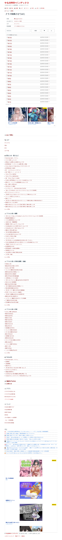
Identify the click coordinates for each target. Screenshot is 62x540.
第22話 (10, 40)
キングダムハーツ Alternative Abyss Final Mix (15, 188)
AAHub (6, 415)
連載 (17, 8)
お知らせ (9, 383)
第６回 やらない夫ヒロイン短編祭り (13, 292)
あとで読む (9, 135)
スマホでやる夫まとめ (10, 391)
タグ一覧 (7, 150)
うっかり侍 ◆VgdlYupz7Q (11, 350)
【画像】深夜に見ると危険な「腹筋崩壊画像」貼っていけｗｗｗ (20, 433)
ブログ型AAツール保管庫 (10, 417)
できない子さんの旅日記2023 (11, 176)
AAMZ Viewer (8, 412)
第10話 (10, 75)
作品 (12, 8)
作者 (32, 8)
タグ (21, 8)
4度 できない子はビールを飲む (12, 178)
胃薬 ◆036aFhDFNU (9, 328)
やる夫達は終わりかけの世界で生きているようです (16, 226)
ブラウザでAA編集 (9, 399)
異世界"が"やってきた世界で (11, 202)
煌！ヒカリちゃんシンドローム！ (12, 192)
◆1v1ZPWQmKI (8, 334)
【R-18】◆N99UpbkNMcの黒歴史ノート (14, 286)
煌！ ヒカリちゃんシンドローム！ (13, 170)
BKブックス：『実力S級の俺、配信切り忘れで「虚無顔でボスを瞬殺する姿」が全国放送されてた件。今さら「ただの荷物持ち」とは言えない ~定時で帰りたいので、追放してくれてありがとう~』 (31, 445)
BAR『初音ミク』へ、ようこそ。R (13, 172)
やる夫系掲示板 (8, 409)
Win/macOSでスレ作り (10, 396)
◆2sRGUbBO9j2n (9, 313)
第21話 (10, 43)
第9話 (9, 78)
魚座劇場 (7, 361)
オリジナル (16, 23)
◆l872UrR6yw (8, 348)
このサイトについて (9, 536)
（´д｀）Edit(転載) (9, 420)
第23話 (10, 37)
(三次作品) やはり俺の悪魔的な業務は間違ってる (16, 373)
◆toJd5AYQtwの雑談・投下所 (12, 266)
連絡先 (23, 536)
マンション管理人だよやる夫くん (12, 196)
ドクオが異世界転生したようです (12, 220)
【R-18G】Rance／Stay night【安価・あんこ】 (15, 367)
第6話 (9, 87)
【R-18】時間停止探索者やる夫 (12, 232)
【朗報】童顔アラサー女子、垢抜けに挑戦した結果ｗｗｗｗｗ (19, 435)
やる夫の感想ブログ (9, 407)
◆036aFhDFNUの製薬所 (10, 274)
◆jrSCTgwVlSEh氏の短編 (10, 284)
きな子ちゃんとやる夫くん (11, 369)
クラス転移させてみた (19, 26)
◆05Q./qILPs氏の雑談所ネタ (11, 296)
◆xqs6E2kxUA (8, 326)
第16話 (10, 58)
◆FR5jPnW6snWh (9, 338)
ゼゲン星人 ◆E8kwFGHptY (11, 332)
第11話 (10, 73)
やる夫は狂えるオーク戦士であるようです (14, 228)
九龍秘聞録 (7, 363)
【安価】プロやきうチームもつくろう (13, 244)
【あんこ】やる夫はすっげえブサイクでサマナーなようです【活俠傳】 (21, 190)
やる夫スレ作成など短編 (10, 236)
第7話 (9, 84)
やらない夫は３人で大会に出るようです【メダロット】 (17, 166)
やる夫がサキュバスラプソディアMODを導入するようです (18, 375)
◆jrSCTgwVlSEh (8, 319)
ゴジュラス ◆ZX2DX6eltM (11, 330)
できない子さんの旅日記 (10, 174)
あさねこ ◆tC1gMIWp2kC (11, 311)
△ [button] (51, 30)
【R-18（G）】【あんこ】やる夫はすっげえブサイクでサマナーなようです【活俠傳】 (24, 216)
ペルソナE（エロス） (10, 238)
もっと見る (7, 209)
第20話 (10, 46)
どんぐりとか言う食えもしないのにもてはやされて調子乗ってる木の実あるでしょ (24, 453)
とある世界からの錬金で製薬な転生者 (13, 252)
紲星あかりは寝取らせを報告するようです (14, 162)
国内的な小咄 (8, 264)
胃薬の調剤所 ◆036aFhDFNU (11, 288)
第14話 (10, 64)
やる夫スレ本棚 (17, 21)
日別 (7, 8)
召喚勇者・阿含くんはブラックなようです (14, 224)
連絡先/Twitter (11, 381)
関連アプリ (17, 536)
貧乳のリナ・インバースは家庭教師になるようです (16, 182)
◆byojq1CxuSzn (18, 18)
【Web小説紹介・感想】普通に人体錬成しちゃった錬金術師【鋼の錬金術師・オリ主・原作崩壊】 (27, 451)
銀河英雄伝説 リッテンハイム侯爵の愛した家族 (16, 164)
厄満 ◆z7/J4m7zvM (9, 336)
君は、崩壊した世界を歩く (11, 184)
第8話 (9, 81)
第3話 (9, 96)
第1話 (9, 102)
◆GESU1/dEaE (8, 317)
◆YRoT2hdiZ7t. (8, 321)
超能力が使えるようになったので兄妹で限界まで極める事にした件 (20, 204)
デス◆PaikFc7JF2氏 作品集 (11, 300)
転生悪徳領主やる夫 (9, 246)
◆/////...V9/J (8, 346)
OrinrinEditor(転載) (9, 422)
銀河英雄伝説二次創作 (10, 168)
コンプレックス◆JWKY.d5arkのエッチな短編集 (15, 298)
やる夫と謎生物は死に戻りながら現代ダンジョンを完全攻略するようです (21, 242)
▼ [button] (44, 30)
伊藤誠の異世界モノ (9, 371)
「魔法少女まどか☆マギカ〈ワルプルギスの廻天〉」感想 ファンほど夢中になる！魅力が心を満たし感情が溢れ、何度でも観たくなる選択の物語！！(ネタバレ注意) (31, 448)
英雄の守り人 (8, 365)
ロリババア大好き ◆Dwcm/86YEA (12, 340)
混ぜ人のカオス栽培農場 (10, 282)
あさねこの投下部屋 (9, 268)
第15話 (10, 61)
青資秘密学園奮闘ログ (10, 218)
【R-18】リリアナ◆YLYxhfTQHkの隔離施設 (15, 290)
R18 (5, 148)
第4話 (9, 93)
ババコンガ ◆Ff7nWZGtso (11, 344)
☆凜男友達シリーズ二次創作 (11, 278)
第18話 (10, 52)
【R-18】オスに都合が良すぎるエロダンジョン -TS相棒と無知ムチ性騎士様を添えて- (24, 200)
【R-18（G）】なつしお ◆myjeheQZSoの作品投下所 (17, 280)
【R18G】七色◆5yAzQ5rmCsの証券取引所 (14, 294)
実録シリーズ (8, 198)
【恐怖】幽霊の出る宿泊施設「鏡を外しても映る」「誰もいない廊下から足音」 (23, 439)
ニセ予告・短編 (8, 254)
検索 (36, 30)
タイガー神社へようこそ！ (11, 160)
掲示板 (42, 8)
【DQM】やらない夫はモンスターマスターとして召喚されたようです (20, 194)
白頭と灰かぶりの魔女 (10, 186)
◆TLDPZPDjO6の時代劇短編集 (12, 276)
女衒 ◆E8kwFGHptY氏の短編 (11, 302)
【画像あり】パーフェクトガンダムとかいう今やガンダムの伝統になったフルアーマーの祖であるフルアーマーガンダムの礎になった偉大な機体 (31, 442)
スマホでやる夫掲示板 (10, 394)
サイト (27, 8)
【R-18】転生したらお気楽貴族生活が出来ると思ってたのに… (19, 240)
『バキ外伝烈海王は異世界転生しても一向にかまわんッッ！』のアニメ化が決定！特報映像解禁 (27, 431)
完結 (6, 145)
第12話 (10, 70)
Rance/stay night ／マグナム (11, 158)
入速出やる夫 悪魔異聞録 (11, 222)
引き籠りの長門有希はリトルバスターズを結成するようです (18, 180)
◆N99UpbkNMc (9, 315)
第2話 (9, 99)
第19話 (10, 49)
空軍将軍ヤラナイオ (9, 250)
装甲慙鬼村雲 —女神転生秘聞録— (12, 248)
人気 (37, 8)
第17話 (10, 55)
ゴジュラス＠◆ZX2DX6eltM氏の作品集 (13, 270)
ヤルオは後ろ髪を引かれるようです (13, 234)
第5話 (9, 90)
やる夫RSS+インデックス (17, 2)
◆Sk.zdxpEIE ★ (8, 342)
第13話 (10, 67)
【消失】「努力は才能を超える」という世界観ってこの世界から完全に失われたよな (24, 437)
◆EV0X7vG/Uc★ (9, 323)
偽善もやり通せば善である (11, 230)
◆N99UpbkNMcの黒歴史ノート (12, 272)
